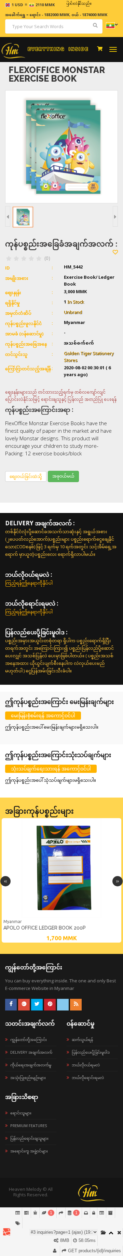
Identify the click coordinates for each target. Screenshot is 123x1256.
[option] (61, 880)
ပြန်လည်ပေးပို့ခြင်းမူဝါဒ (91, 1052)
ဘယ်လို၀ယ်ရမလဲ (86, 1064)
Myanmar (12, 921)
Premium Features (28, 1125)
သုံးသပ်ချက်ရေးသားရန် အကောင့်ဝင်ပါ (51, 768)
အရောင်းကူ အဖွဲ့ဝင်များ (29, 1150)
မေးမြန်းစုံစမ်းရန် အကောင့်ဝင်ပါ (43, 715)
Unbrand (73, 313)
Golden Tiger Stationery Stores (89, 357)
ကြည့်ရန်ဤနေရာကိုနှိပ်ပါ (29, 583)
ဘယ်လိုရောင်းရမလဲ (88, 1077)
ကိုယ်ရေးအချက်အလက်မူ (30, 1064)
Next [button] (117, 881)
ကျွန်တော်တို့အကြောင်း (28, 1039)
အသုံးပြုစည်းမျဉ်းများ (28, 1077)
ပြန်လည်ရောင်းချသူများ (29, 1138)
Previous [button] (5, 881)
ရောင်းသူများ (20, 1112)
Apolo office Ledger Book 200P (44, 928)
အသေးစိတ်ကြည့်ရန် (61, 917)
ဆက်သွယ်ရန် (82, 1039)
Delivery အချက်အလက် (31, 1052)
